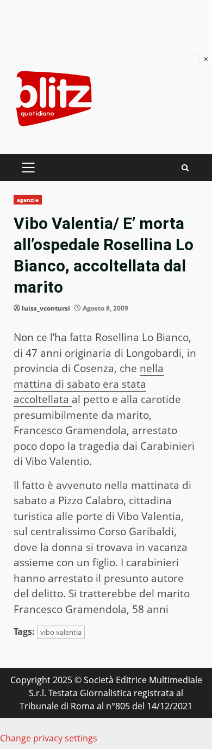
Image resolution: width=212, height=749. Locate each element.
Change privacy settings (48, 738)
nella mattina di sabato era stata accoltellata (89, 383)
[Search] (185, 167)
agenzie (28, 199)
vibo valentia (61, 632)
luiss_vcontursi (46, 308)
